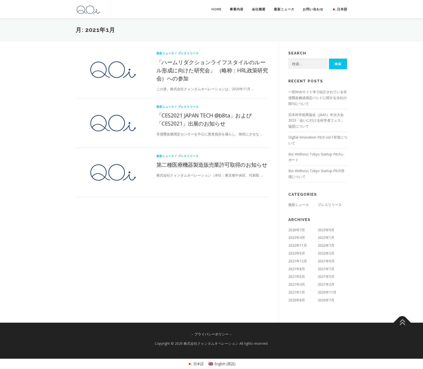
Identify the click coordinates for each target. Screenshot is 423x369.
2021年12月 (297, 261)
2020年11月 (327, 292)
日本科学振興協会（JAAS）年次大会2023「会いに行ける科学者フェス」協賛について (316, 120)
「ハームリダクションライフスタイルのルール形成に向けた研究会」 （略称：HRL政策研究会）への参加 (212, 70)
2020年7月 (326, 300)
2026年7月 (296, 230)
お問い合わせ (313, 9)
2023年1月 (326, 237)
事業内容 (237, 9)
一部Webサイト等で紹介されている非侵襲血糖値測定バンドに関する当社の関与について (317, 97)
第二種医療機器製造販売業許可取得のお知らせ (211, 164)
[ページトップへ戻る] (402, 322)
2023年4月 (296, 237)
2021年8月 (296, 269)
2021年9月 (326, 261)
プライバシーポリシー (211, 334)
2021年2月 (326, 284)
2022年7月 (326, 245)
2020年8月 (296, 300)
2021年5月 (326, 276)
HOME (217, 9)
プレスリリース (188, 53)
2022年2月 (326, 253)
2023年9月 (326, 230)
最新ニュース (284, 9)
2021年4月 (296, 284)
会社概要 (259, 9)
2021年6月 (296, 276)
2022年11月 (297, 245)
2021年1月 (296, 292)
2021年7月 (326, 269)
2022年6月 (296, 253)
